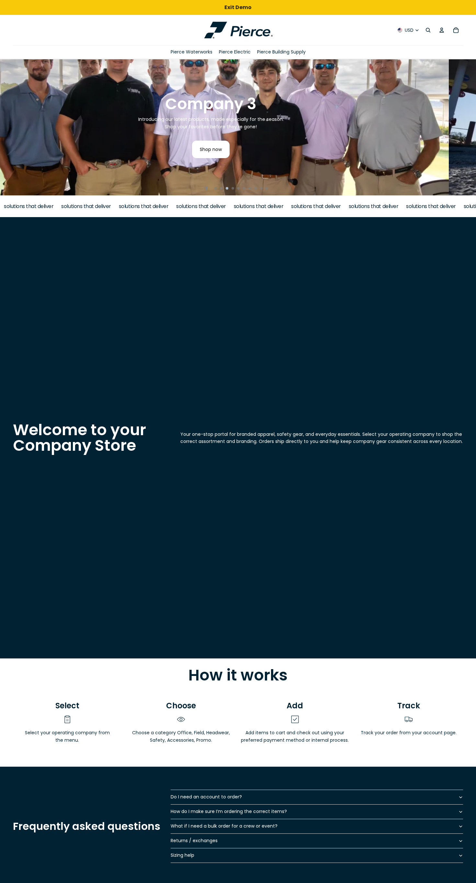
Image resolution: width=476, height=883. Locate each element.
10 (266, 188)
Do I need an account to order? (206, 797)
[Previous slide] (8, 127)
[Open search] (428, 30)
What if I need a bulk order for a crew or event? (224, 826)
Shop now (238, 149)
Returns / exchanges (194, 840)
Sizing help (182, 855)
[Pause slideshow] (206, 188)
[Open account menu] (442, 30)
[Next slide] (468, 127)
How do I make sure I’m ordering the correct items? (229, 811)
